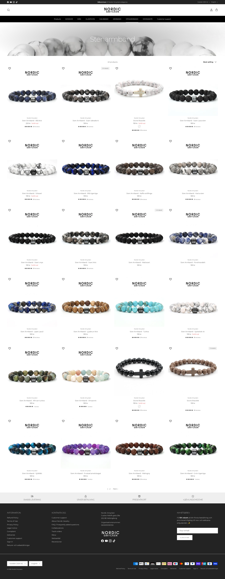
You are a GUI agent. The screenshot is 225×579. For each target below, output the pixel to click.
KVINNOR (69, 19)
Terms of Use (12, 521)
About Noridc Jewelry (60, 521)
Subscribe (184, 537)
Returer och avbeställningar (18, 545)
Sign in (10, 542)
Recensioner (57, 542)
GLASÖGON (90, 19)
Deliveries (11, 535)
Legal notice (12, 528)
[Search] (8, 10)
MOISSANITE (148, 19)
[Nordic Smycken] (112, 10)
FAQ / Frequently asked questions (65, 525)
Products (57, 19)
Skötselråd (56, 538)
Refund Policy (12, 518)
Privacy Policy (12, 525)
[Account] (211, 10)
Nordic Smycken (17, 569)
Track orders (57, 531)
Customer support (164, 19)
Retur (54, 535)
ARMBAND (117, 19)
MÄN (79, 19)
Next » (115, 489)
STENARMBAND (132, 19)
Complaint (11, 531)
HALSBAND (103, 19)
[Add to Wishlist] (10, 68)
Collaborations (58, 528)
